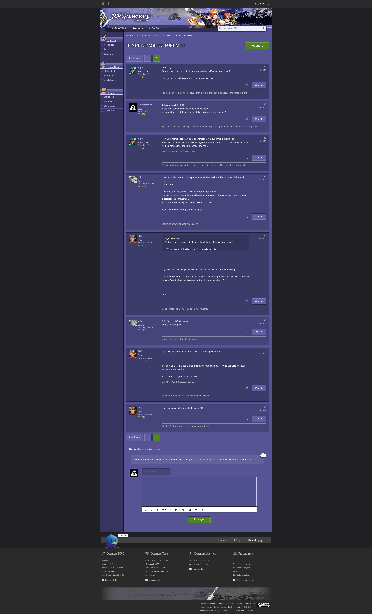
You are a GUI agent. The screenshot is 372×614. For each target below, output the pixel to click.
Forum (137, 28)
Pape (140, 240)
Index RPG (118, 28)
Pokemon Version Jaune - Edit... (157, 571)
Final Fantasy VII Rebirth (155, 567)
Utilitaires (109, 97)
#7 (265, 350)
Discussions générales (151, 35)
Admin (154, 28)
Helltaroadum (145, 104)
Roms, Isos (109, 71)
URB (140, 177)
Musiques (109, 110)
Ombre (141, 181)
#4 (265, 176)
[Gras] (145, 509)
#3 (265, 138)
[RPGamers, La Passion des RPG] (131, 17)
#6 (265, 320)
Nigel (140, 67)
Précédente (134, 58)
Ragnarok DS (107, 560)
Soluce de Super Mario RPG (200, 560)
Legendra (236, 571)
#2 (265, 104)
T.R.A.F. (236, 560)
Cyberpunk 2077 (152, 564)
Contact (221, 540)
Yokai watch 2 (107, 564)
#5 (265, 235)
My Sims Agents (108, 571)
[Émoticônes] (202, 509)
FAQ (237, 540)
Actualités (109, 45)
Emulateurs (110, 80)
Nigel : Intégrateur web (242, 564)
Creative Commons (208, 603)
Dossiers (108, 54)
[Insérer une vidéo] (196, 509)
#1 (265, 67)
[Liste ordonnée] (176, 509)
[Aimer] (247, 85)
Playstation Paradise (241, 575)
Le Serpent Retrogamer (242, 567)
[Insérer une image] (190, 509)
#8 (265, 407)
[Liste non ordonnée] (170, 509)
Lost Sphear (150, 575)
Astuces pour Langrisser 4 (199, 564)
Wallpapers (109, 106)
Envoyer (199, 519)
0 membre (249, 610)
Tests (107, 49)
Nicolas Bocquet (220, 607)
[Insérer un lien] (183, 509)
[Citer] (164, 509)
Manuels (108, 101)
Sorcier (141, 109)
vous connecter (204, 459)
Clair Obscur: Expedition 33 (113, 575)
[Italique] (151, 509)
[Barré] (158, 509)
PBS (140, 236)
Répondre (256, 45)
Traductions (110, 75)
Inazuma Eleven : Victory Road (114, 567)
